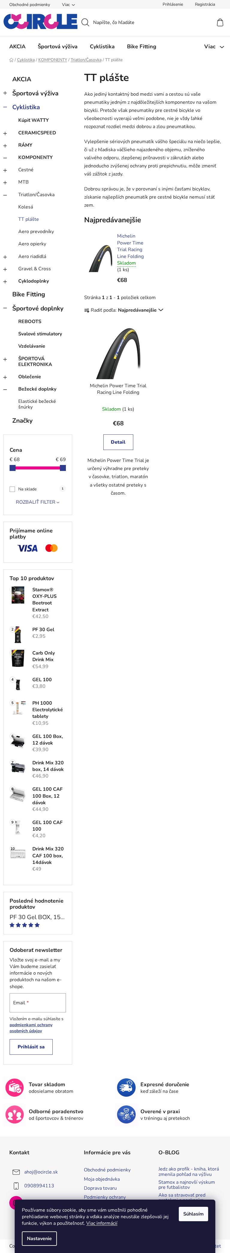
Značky (22, 420)
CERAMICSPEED (37, 133)
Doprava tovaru (100, 1188)
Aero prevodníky (36, 231)
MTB (23, 182)
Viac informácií (101, 1223)
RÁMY (25, 145)
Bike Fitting (28, 294)
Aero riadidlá (32, 256)
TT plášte (28, 219)
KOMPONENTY (35, 157)
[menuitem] (17, 46)
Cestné (26, 169)
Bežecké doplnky (37, 389)
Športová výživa (35, 93)
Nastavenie (39, 1238)
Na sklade (40, 489)
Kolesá (25, 207)
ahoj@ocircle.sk (41, 1172)
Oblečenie (29, 376)
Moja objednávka (102, 1179)
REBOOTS (29, 321)
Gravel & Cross (34, 268)
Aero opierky (32, 244)
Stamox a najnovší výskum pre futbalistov (186, 1185)
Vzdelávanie (31, 346)
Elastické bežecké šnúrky (37, 404)
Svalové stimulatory (40, 334)
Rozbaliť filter (35, 502)
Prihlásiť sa (31, 1047)
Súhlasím (193, 1214)
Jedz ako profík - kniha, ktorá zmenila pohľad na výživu (188, 1172)
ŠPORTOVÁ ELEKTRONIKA (35, 361)
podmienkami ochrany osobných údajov (31, 1028)
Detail (118, 442)
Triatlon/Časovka (36, 194)
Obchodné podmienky (29, 4)
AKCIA (21, 79)
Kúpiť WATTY (33, 120)
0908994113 (39, 1186)
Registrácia (205, 4)
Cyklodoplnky (33, 281)
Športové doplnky (37, 308)
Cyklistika (26, 107)
